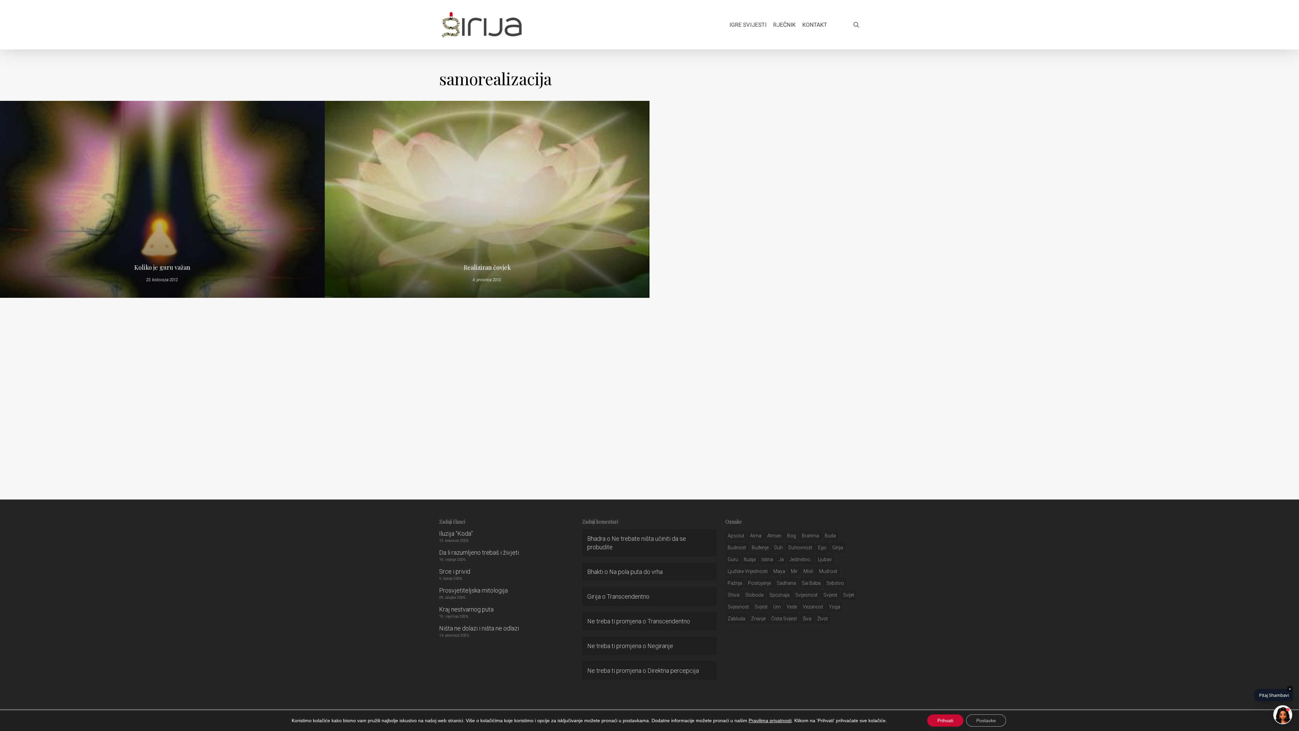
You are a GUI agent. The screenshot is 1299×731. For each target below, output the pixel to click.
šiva (807, 618)
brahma (810, 535)
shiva (733, 595)
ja (781, 559)
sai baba (811, 583)
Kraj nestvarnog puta (466, 609)
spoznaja (779, 595)
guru (733, 559)
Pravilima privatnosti (770, 720)
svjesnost (738, 607)
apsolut (736, 535)
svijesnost (806, 595)
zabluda (736, 618)
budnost (737, 547)
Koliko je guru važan (162, 267)
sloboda (754, 595)
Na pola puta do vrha (636, 571)
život (822, 618)
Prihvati (945, 720)
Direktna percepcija (673, 670)
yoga (834, 607)
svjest (761, 607)
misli (808, 571)
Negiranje (660, 645)
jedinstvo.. (801, 559)
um (777, 607)
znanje (758, 618)
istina (767, 559)
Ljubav (825, 559)
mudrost (828, 571)
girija (837, 547)
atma (755, 535)
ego (822, 547)
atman (774, 535)
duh (778, 547)
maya (779, 571)
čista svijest (784, 618)
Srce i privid (454, 571)
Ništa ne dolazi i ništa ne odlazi (479, 628)
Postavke (986, 720)
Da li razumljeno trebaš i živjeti (479, 552)
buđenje (760, 547)
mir (794, 571)
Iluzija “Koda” (456, 533)
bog (791, 535)
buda (830, 535)
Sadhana (786, 583)
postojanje (759, 583)
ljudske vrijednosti (748, 571)
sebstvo (835, 583)
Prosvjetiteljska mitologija (473, 590)
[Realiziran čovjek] (487, 199)
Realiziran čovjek (487, 267)
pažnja (735, 583)
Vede (792, 607)
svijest (830, 595)
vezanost (813, 607)
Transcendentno (628, 596)
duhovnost (800, 547)
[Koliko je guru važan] (162, 199)
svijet (848, 595)
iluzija (750, 559)
